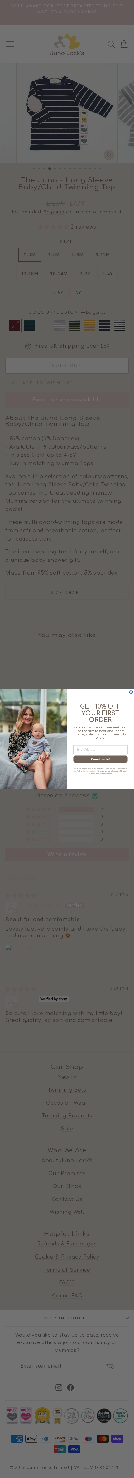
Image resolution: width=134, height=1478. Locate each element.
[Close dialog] (131, 692)
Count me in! (100, 759)
